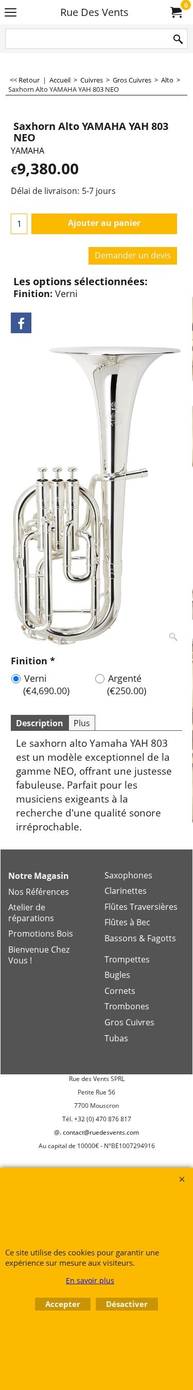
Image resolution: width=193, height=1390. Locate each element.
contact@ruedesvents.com (101, 1132)
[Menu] (10, 13)
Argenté (126, 684)
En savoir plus (90, 1280)
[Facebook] (21, 323)
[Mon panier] (175, 12)
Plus (82, 723)
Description (39, 723)
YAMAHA (27, 150)
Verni (46, 684)
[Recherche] (178, 39)
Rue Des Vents (94, 12)
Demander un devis (133, 255)
